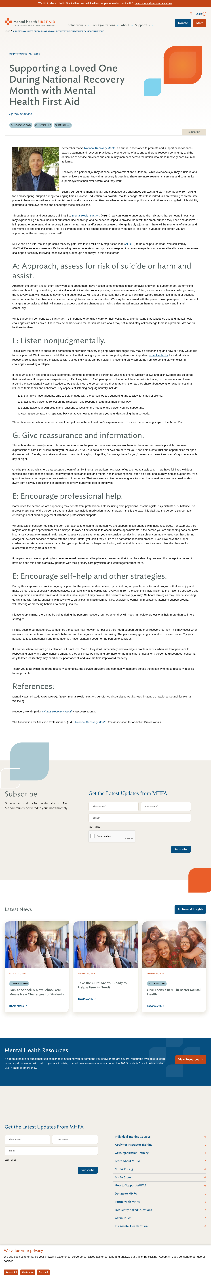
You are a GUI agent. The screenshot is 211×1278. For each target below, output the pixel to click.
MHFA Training (43, 125)
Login (199, 13)
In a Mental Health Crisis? (131, 1226)
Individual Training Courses (133, 1137)
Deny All (43, 1272)
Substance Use (63, 125)
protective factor (158, 355)
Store (199, 23)
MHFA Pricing (124, 1169)
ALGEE (130, 244)
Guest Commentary (21, 125)
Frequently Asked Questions (133, 1210)
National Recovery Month (99, 148)
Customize (28, 1272)
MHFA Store (123, 1177)
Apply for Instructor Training (133, 1145)
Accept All (11, 1272)
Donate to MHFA (126, 1193)
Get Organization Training (132, 1153)
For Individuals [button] (76, 25)
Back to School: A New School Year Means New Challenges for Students (36, 992)
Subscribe (194, 131)
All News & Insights (190, 909)
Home (7, 31)
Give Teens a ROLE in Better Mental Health (174, 992)
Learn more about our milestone (153, 3)
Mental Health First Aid (86, 215)
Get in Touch (123, 1218)
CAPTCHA (94, 827)
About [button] (125, 25)
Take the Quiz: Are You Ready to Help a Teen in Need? (102, 985)
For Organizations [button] (103, 25)
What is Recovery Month (57, 711)
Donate (183, 23)
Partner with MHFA (127, 1202)
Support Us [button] (142, 25)
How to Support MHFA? (130, 1185)
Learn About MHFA (127, 1161)
